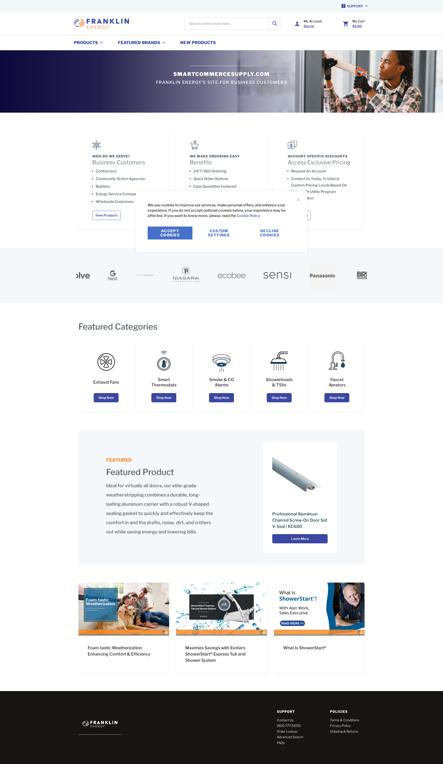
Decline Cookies (269, 233)
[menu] (221, 43)
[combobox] (232, 24)
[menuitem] (89, 42)
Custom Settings (219, 233)
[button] (355, 6)
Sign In (309, 26)
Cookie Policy (248, 215)
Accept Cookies (170, 233)
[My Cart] (346, 24)
